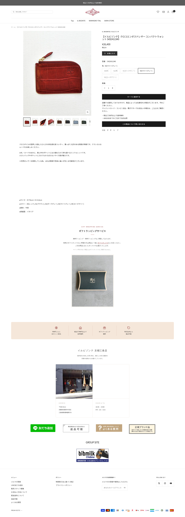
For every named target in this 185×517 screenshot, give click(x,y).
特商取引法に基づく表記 (64, 482)
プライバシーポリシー (64, 485)
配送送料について (17, 495)
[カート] (173, 12)
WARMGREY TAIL (95, 20)
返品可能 (14, 499)
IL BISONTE (81, 20)
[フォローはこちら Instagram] (165, 483)
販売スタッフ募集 (17, 488)
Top (72, 20)
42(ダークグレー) (129, 71)
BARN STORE (109, 20)
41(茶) (115, 71)
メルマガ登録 (16, 482)
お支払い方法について (19, 492)
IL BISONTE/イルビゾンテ (110, 31)
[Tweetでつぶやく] (114, 130)
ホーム (13, 27)
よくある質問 (16, 502)
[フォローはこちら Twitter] (159, 483)
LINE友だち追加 (17, 485)
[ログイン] (168, 12)
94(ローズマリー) (110, 77)
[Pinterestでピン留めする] (110, 130)
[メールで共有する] (117, 130)
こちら (154, 108)
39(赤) (106, 71)
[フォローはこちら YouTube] (171, 483)
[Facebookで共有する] (107, 130)
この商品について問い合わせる (134, 124)
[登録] (124, 487)
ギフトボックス (103, 243)
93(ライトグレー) (146, 71)
